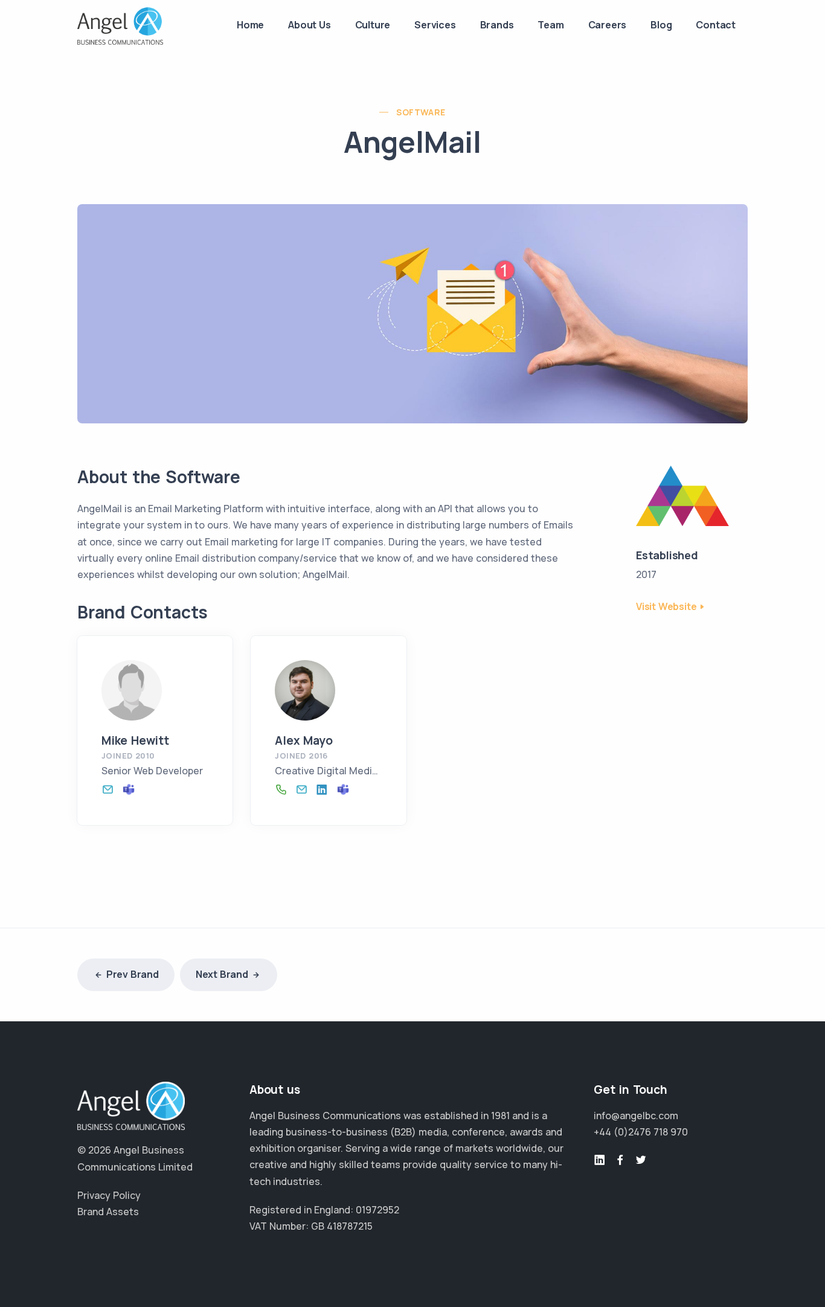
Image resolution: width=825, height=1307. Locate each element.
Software (420, 112)
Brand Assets (108, 1211)
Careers (607, 24)
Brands (497, 24)
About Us (309, 24)
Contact (716, 24)
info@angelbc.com (636, 1115)
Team (550, 24)
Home (250, 24)
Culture (373, 24)
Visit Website (666, 606)
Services (434, 24)
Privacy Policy (109, 1195)
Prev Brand (132, 974)
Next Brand (222, 974)
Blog (661, 24)
